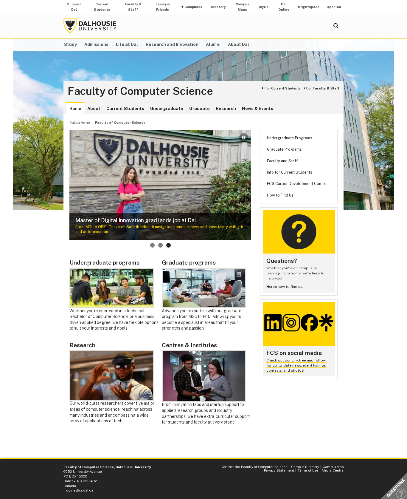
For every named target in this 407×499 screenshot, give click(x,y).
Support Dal (74, 6)
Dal (264, 7)
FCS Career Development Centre (297, 183)
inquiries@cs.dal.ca (78, 490)
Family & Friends (163, 6)
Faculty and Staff (282, 161)
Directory (217, 7)
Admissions (96, 44)
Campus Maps (242, 6)
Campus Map (333, 467)
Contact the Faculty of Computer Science (255, 467)
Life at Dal (127, 44)
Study (70, 44)
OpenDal (334, 7)
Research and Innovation (172, 44)
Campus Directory (305, 467)
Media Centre (333, 470)
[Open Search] (336, 25)
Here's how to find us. (284, 287)
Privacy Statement (279, 470)
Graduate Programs (284, 149)
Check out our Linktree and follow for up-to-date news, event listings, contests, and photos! (296, 365)
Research (226, 108)
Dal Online (283, 6)
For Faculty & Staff (322, 88)
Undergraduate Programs (289, 138)
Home (75, 108)
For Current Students (283, 88)
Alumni (213, 44)
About (93, 108)
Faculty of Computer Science (140, 91)
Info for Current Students (289, 172)
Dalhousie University (89, 25)
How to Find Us (280, 195)
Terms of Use (308, 470)
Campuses (193, 7)
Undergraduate (166, 108)
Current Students (102, 6)
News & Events (257, 108)
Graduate (199, 108)
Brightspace (308, 7)
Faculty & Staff (133, 6)
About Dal (238, 44)
